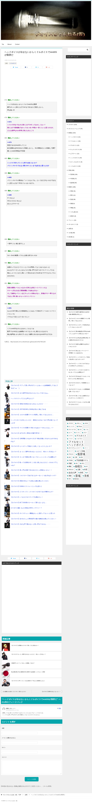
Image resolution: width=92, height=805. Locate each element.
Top (3, 44)
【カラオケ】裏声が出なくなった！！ (51, 691)
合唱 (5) (70, 228)
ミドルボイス (13, 63)
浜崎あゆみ (71, 469)
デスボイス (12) (74, 145)
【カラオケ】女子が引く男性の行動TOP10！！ (26, 433)
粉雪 (85, 469)
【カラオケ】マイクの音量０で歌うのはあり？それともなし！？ (32, 427)
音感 (86, 475)
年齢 (70, 463)
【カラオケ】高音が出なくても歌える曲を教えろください (30, 481)
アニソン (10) (72, 220)
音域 (77, 475)
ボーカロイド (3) (73, 224)
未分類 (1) (71, 237)
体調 (70, 457)
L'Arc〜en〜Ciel (72, 429)
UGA (80, 429)
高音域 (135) (73, 174)
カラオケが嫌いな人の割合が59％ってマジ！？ (26, 508)
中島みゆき (71, 454)
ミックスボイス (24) (76, 157)
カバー (70, 432)
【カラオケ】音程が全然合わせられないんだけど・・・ (29, 404)
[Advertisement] (31, 83)
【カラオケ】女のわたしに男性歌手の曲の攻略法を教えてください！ (33, 518)
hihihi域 (86, 423)
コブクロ (71, 435)
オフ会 (86, 429)
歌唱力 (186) (72, 187)
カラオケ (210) (72, 124)
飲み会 (76, 479)
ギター (85, 432)
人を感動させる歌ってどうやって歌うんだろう (14, 691)
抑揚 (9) (72, 203)
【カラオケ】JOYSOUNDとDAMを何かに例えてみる (28, 409)
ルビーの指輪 (80, 451)
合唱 (6, 63)
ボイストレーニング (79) (75, 128)
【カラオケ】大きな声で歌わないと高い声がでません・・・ (31, 524)
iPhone (80, 426)
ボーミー (86, 447)
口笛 (75, 457)
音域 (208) (71, 170)
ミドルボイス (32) (75, 166)
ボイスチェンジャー (75, 448)
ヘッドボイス (76, 445)
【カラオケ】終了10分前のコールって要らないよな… (28, 502)
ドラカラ (71, 438)
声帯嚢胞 (71, 460)
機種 (70, 466)
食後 (70, 478)
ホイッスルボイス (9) (76, 162)
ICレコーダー (72, 426)
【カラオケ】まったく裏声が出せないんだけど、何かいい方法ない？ (33, 451)
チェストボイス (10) (76, 149)
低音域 (81, 454)
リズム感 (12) (74, 212)
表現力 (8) (73, 216)
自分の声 (72, 473)
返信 (60, 708)
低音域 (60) (73, 182)
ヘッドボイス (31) (75, 137)
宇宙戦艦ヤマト (82, 460)
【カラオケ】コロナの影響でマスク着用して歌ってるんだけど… (32, 414)
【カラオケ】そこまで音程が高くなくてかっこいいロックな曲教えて (33, 457)
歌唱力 (78, 466)
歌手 (87, 466)
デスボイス (81, 436)
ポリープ (71, 451)
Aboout (9, 44)
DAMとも (79, 423)
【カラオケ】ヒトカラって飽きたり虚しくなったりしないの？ (31, 446)
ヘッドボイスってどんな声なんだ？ (22, 398)
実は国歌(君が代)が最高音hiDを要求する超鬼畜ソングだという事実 (28, 672)
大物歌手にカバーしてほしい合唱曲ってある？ (23, 663)
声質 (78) (72, 191)
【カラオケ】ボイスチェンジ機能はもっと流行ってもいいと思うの (33, 513)
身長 (81, 473)
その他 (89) (71, 232)
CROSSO (71, 423)
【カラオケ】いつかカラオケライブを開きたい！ (27, 497)
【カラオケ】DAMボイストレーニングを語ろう (26, 486)
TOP (12, 794)
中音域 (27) (73, 178)
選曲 (70, 476)
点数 (78, 469)
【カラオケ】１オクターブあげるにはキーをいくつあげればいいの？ (33, 475)
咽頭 (82, 457)
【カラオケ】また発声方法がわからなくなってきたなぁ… (30, 393)
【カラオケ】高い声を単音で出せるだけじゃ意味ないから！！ (31, 470)
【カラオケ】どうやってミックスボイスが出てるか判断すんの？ (32, 491)
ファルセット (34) (75, 141)
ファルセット (76, 442)
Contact (17, 44)
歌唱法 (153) (72, 133)
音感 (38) (72, 199)
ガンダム (78, 432)
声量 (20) (72, 207)
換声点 (82, 463)
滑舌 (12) (72, 195)
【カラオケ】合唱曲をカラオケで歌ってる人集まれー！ (25, 645)
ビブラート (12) (74, 153)
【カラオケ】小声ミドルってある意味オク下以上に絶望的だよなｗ (28, 680)
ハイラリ (79, 439)
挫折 (77, 463)
